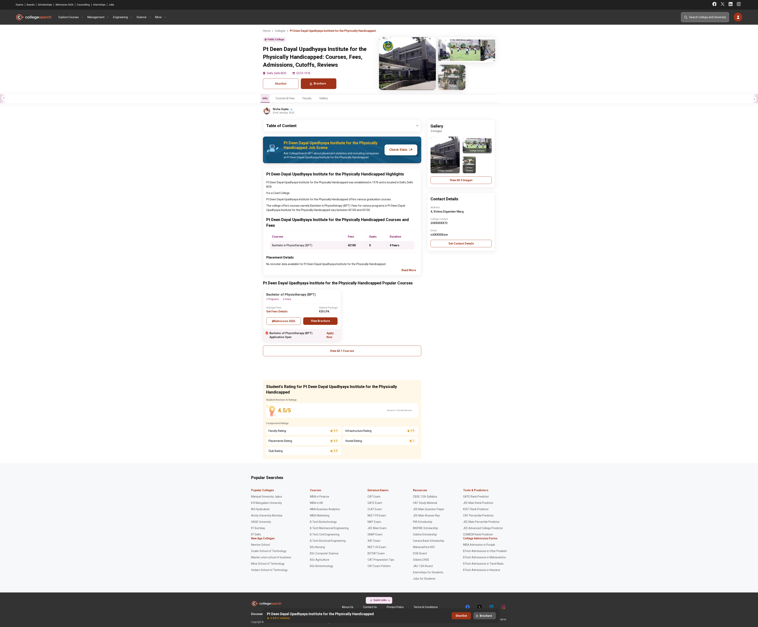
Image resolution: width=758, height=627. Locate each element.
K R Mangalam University (266, 502)
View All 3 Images (461, 180)
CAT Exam (374, 496)
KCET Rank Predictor (476, 509)
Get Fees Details (277, 311)
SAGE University (261, 521)
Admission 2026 (64, 4)
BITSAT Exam (376, 553)
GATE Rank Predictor (476, 496)
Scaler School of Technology (268, 551)
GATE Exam (375, 502)
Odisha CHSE (421, 559)
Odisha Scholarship (425, 534)
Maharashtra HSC (424, 547)
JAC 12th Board (423, 566)
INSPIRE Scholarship (425, 528)
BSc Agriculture (319, 559)
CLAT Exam (375, 509)
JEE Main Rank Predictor (478, 502)
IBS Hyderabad (260, 509)
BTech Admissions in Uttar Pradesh (485, 551)
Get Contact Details (461, 243)
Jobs (111, 4)
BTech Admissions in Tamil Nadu (483, 563)
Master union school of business (271, 557)
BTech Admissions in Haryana (481, 570)
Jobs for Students (424, 578)
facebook (467, 607)
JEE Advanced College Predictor (483, 528)
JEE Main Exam (377, 528)
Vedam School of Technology (269, 570)
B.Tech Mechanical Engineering (329, 528)
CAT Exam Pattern (379, 566)
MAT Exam (374, 521)
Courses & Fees (285, 98)
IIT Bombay (258, 528)
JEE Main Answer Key (426, 515)
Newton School (260, 544)
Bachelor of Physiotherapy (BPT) (291, 294)
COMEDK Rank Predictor (478, 534)
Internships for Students (428, 572)
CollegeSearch (33, 17)
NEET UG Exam (377, 547)
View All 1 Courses (342, 350)
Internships (99, 4)
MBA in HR (316, 502)
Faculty (307, 98)
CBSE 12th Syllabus (425, 496)
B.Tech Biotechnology (323, 521)
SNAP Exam (375, 534)
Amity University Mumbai (266, 515)
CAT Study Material (425, 502)
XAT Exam (374, 540)
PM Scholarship (422, 521)
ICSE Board (420, 553)
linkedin (491, 607)
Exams (19, 4)
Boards (31, 4)
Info (265, 98)
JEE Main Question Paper (428, 509)
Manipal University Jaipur (266, 496)
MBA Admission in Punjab (479, 544)
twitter (479, 607)
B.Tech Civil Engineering (324, 534)
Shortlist (280, 83)
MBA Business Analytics (325, 509)
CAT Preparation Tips (381, 559)
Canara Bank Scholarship (428, 540)
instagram (503, 607)
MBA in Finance (319, 496)
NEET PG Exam (377, 515)
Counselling (83, 4)
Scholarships (45, 4)
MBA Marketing (319, 515)
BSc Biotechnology (321, 566)
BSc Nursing (317, 547)
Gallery (323, 98)
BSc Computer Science (324, 553)
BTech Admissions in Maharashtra (484, 557)
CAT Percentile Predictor (478, 515)
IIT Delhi (256, 534)
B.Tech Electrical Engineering (328, 540)
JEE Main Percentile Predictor (481, 521)
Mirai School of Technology (268, 563)
